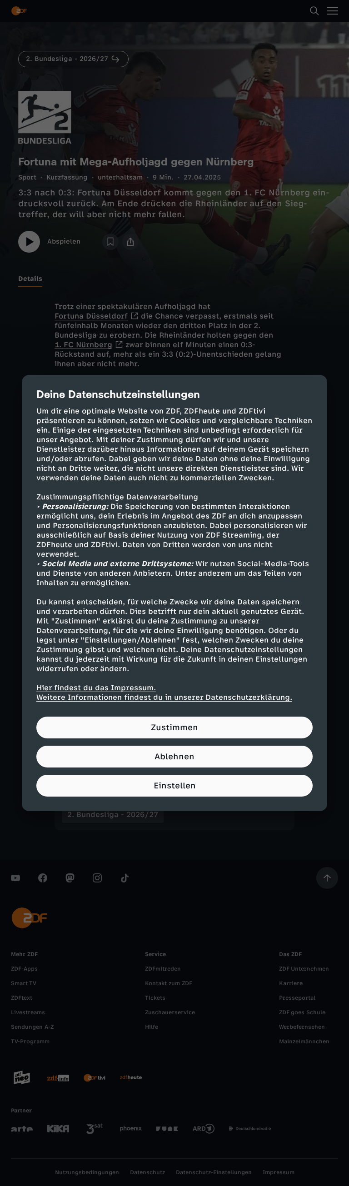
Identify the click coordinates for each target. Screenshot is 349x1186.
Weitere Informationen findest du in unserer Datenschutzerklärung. (164, 697)
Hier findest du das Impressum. (96, 687)
